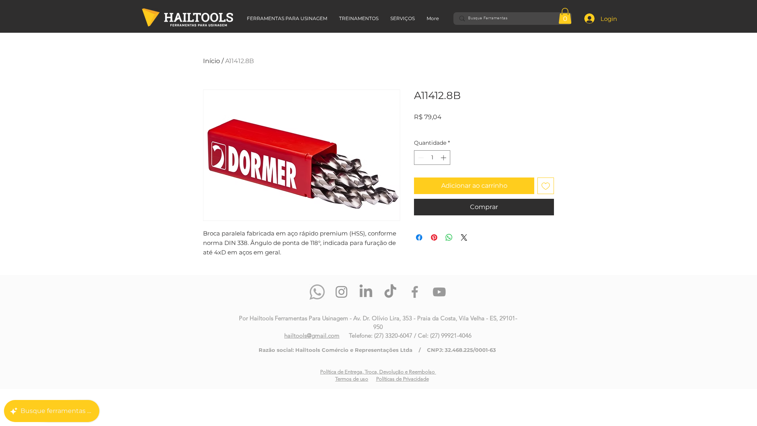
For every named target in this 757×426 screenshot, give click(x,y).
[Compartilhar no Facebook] (419, 237)
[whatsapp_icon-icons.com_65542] (317, 292)
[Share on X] (464, 237)
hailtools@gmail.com (311, 335)
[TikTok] (390, 292)
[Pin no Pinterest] (434, 237)
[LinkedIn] (366, 292)
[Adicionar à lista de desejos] (545, 186)
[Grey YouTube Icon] (439, 292)
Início (211, 61)
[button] (565, 16)
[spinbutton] (432, 157)
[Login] (583, 18)
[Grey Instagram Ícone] (341, 292)
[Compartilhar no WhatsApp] (449, 237)
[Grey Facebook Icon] (415, 292)
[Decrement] (420, 157)
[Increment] (444, 157)
